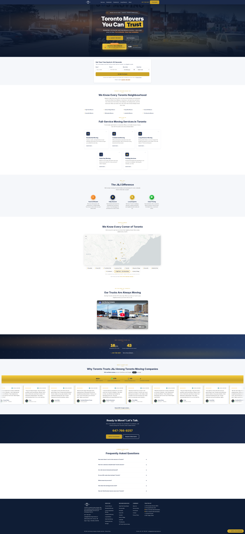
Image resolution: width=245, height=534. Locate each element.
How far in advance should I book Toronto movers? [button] (122, 465)
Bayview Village (136, 268)
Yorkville (127, 268)
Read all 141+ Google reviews (122, 408)
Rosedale (90, 268)
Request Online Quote (131, 436)
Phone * (111, 67)
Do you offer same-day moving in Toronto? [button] (122, 475)
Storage (107, 523)
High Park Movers (89, 109)
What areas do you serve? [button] (122, 480)
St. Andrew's (109, 271)
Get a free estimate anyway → (127, 276)
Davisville (146, 268)
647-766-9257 (145, 2)
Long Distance (123, 2)
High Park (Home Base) (124, 506)
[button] (121, 252)
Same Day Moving (109, 519)
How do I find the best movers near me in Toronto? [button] (122, 491)
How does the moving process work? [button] (122, 486)
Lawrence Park (118, 268)
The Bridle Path (107, 268)
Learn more (89, 145)
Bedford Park (155, 268)
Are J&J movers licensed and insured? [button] (122, 470)
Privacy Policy (138, 77)
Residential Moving (109, 508)
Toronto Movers (108, 506)
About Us (135, 506)
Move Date (125, 67)
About (130, 2)
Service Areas (136, 508)
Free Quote (154, 2)
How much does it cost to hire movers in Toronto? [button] (122, 459)
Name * (97, 67)
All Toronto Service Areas (124, 524)
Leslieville (121, 519)
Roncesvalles (122, 508)
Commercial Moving (109, 514)
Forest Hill (98, 268)
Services (103, 2)
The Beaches (122, 521)
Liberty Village (136, 271)
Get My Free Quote (122, 74)
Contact (134, 512)
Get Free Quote (131, 38)
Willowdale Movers (109, 113)
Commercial (116, 2)
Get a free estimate (128, 353)
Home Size (139, 67)
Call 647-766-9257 (116, 38)
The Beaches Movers (149, 113)
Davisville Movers (89, 113)
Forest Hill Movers (148, 109)
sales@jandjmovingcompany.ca (91, 516)
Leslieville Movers (128, 113)
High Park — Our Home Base (122, 271)
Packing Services (108, 521)
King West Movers (128, 109)
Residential (108, 2)
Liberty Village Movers (110, 109)
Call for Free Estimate (114, 436)
